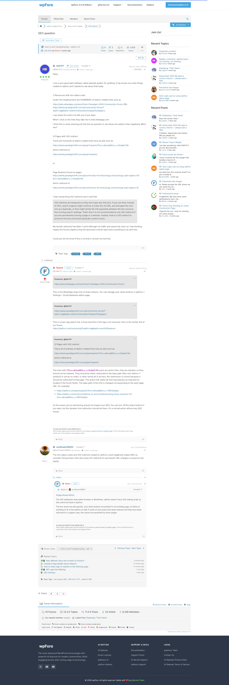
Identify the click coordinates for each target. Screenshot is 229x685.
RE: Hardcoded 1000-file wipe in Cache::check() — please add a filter (173, 127)
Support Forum (137, 655)
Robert (57, 51)
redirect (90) (86, 579)
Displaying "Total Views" (169, 68)
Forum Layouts (104, 655)
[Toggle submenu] (93, 5)
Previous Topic (123, 548)
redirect (98, 253)
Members (74, 19)
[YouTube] (47, 666)
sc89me (164, 83)
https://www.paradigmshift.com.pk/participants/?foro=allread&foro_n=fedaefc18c (91, 145)
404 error (87, 253)
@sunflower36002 (66, 495)
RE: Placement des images (170, 181)
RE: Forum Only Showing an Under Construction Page (174, 207)
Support (117, 5)
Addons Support (138, 664)
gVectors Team (171, 650)
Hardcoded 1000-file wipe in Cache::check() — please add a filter (173, 78)
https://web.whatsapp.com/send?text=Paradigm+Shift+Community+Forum (88, 104)
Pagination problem (167, 51)
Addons (150, 5)
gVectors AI (103, 5)
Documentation (134, 5)
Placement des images (169, 87)
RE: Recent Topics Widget (170, 142)
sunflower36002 (64, 447)
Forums (44, 19)
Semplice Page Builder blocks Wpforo (60, 564)
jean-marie (166, 90)
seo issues (76, 253)
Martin (164, 201)
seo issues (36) (60, 579)
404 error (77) (74, 579)
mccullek (165, 216)
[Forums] (41, 26)
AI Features (103, 650)
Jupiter (164, 162)
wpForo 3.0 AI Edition (81, 5)
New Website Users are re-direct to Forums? (65, 560)
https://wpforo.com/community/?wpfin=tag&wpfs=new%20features (84, 328)
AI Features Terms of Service (177, 664)
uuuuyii (67, 618)
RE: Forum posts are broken (171, 154)
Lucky (164, 150)
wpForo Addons (105, 664)
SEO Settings (49, 572)
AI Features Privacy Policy (175, 660)
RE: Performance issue (169, 193)
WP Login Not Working (56, 569)
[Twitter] (40, 666)
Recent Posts (89, 19)
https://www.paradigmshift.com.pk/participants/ (75, 154)
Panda (164, 64)
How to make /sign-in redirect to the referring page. (66, 566)
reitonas (165, 53)
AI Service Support (139, 660)
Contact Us (169, 655)
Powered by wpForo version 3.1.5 (179, 632)
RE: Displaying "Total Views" (171, 115)
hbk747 (60, 65)
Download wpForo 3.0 (178, 5)
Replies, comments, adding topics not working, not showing (173, 60)
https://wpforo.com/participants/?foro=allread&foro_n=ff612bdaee (88, 390)
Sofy (163, 189)
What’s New (59, 19)
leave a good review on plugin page (99, 431)
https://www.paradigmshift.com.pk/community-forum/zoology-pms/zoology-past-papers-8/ (95, 187)
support (164, 70)
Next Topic (137, 548)
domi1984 (165, 100)
